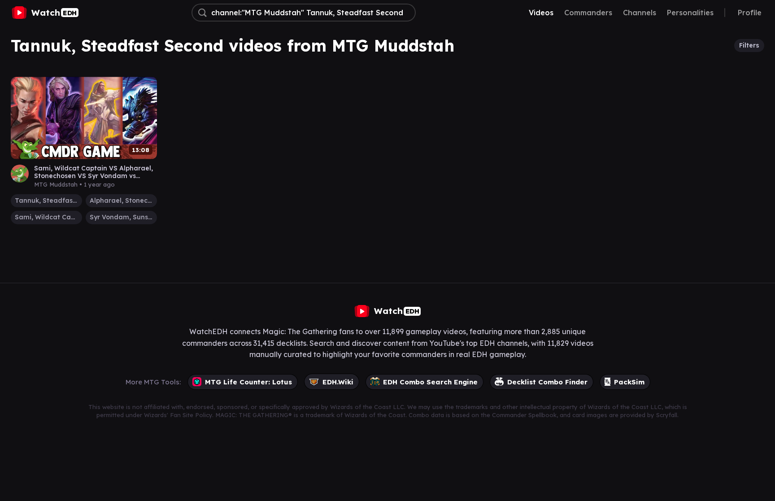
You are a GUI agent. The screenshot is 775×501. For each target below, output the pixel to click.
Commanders (588, 12)
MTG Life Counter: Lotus (248, 382)
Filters (749, 45)
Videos (541, 12)
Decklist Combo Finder (547, 382)
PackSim (629, 382)
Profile (750, 12)
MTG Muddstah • (74, 184)
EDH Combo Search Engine (430, 382)
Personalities (690, 12)
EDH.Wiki (337, 382)
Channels (639, 12)
